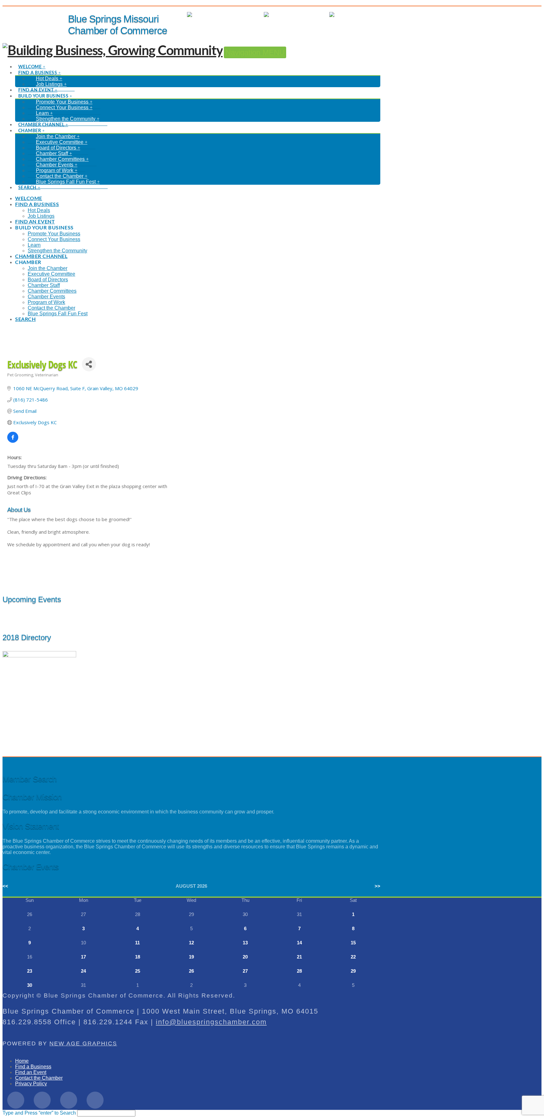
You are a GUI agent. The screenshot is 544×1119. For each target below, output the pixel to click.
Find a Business (33, 1066)
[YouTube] (95, 1100)
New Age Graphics (83, 1043)
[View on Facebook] (12, 441)
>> (377, 886)
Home (22, 1061)
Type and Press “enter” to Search (39, 1113)
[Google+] (68, 1100)
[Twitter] (42, 1100)
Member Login (241, 14)
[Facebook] (15, 1100)
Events (315, 14)
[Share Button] (89, 364)
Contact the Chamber (39, 1078)
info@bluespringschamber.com (211, 1022)
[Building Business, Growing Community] (113, 51)
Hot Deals (369, 14)
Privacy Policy (31, 1083)
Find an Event (30, 1072)
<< (5, 886)
